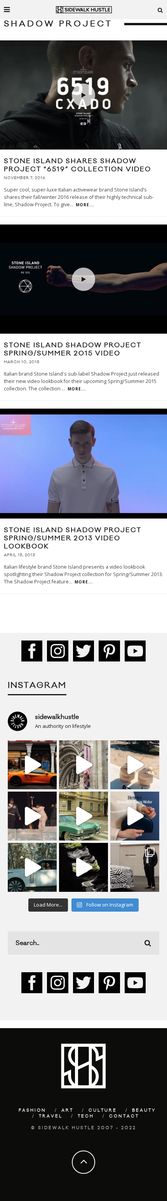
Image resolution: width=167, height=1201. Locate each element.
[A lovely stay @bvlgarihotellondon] (32, 764)
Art (67, 1110)
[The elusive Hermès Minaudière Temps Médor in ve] (134, 816)
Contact (124, 1116)
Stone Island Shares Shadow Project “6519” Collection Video (77, 165)
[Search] (160, 9)
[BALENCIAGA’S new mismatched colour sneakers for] (83, 867)
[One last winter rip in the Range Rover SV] (32, 867)
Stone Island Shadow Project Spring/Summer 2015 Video (72, 349)
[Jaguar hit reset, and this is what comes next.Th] (134, 867)
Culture (103, 1110)
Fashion (32, 1110)
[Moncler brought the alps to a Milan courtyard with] (83, 816)
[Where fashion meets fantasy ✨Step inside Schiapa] (83, 764)
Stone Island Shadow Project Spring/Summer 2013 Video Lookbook (72, 538)
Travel (51, 1116)
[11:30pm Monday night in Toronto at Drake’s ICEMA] (32, 816)
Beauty (144, 1110)
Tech (86, 1116)
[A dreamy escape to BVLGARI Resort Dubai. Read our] (134, 764)
